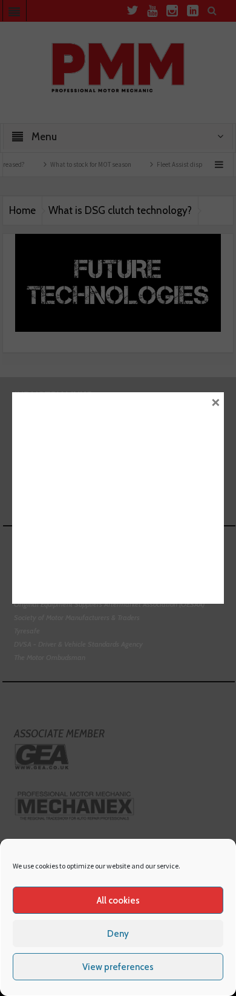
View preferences (118, 967)
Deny (118, 933)
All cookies (118, 900)
